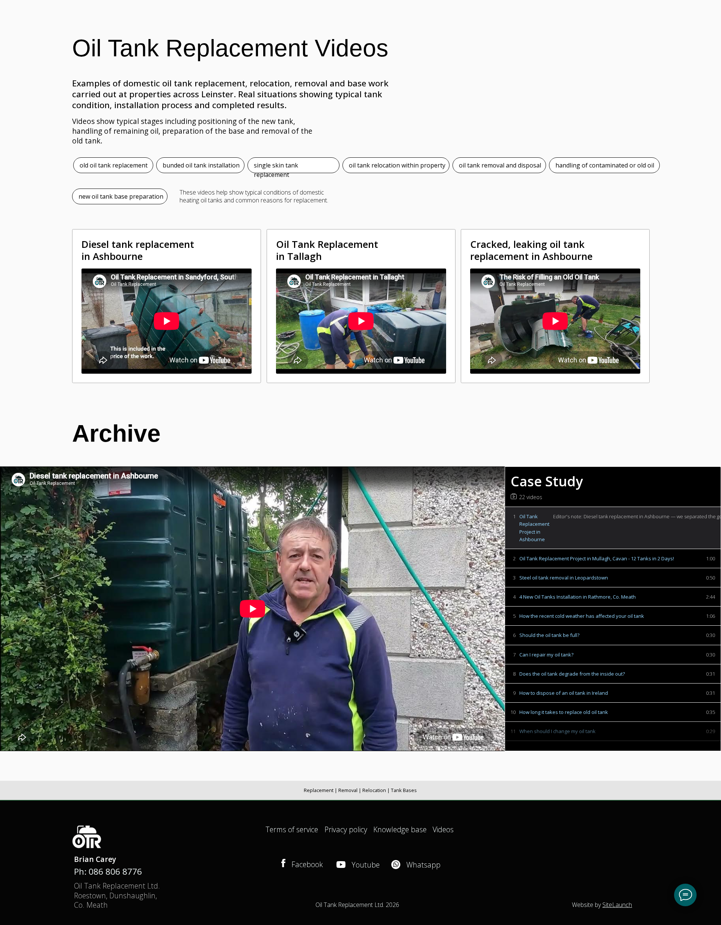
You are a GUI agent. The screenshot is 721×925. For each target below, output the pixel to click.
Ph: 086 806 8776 (108, 871)
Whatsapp (423, 865)
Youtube (365, 865)
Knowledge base (400, 829)
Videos (443, 829)
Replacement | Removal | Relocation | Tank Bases (360, 790)
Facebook (307, 864)
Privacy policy (345, 829)
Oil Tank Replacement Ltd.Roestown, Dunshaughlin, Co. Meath (117, 895)
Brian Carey (95, 859)
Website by (602, 905)
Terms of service (291, 829)
